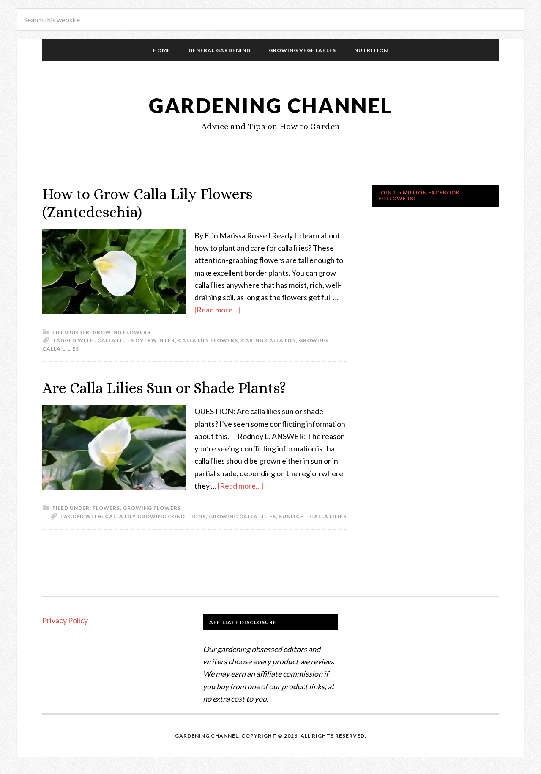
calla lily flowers (208, 340)
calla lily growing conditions (155, 516)
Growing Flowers (121, 332)
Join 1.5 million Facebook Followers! (419, 195)
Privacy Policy (65, 620)
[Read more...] (217, 309)
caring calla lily (268, 340)
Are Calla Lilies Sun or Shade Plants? (164, 387)
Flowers (106, 508)
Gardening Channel (271, 105)
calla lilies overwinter (136, 340)
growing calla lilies (242, 516)
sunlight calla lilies (313, 516)
